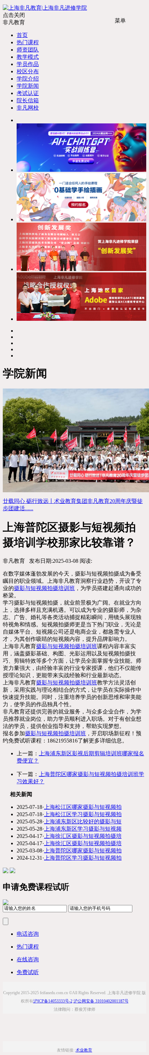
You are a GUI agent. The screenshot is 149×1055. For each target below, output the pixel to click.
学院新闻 (28, 86)
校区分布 (28, 71)
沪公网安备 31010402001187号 (101, 1001)
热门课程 (28, 42)
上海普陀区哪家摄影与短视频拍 (83, 850)
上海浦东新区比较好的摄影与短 (83, 821)
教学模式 (28, 57)
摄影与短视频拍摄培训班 (44, 588)
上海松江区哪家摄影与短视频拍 (83, 807)
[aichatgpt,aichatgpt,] (81, 170)
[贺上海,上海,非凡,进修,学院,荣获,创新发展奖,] (81, 269)
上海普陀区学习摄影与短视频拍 (83, 858)
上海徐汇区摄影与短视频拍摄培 (83, 836)
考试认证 (28, 93)
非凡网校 (28, 108)
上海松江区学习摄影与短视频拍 (83, 814)
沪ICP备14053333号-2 (52, 1001)
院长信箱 (28, 100)
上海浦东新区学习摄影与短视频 (83, 829)
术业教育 (84, 1050)
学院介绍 (28, 79)
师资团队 (28, 50)
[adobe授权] (81, 319)
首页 (22, 35)
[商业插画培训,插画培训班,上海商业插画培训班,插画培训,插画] (81, 219)
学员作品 (28, 64)
